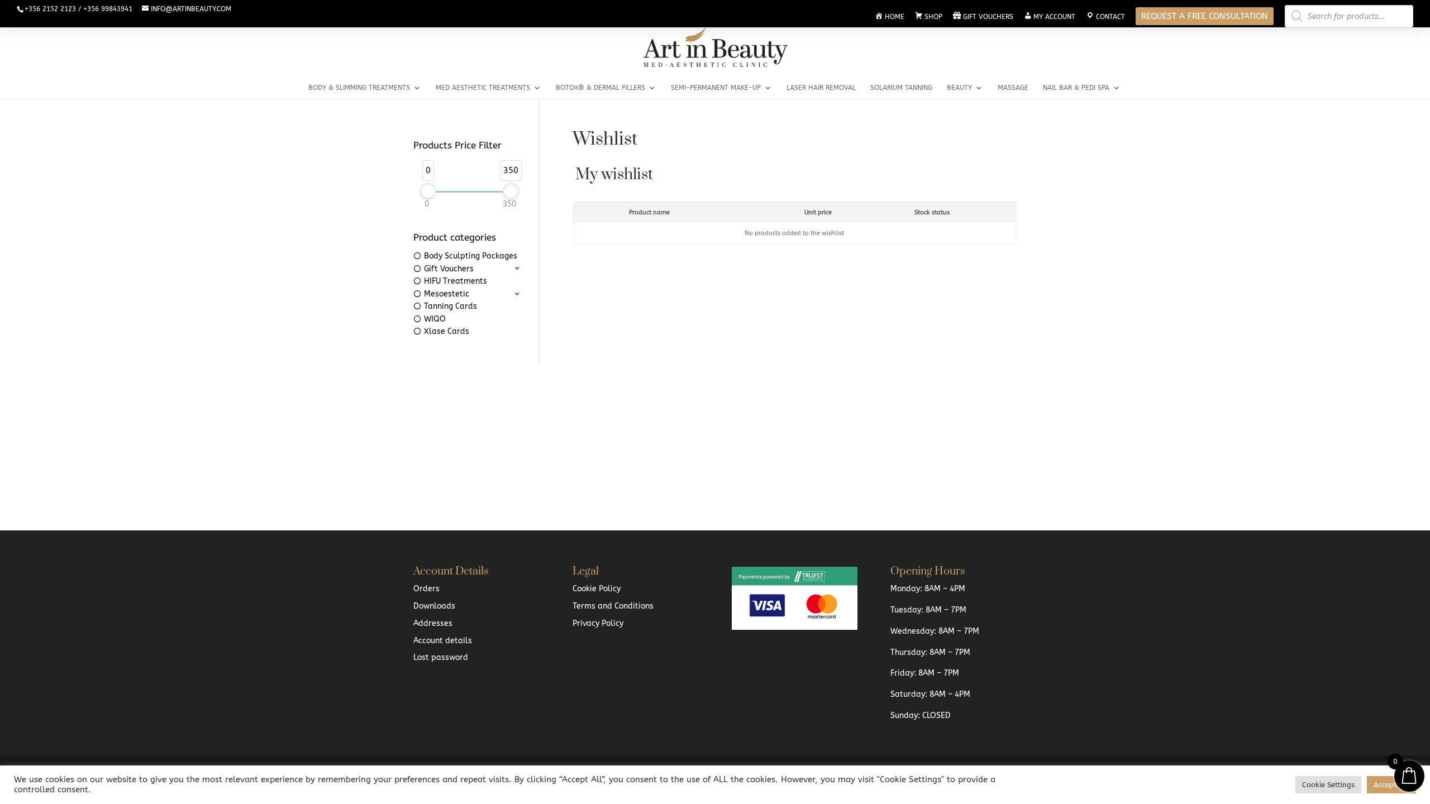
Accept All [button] (1391, 785)
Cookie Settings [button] (1328, 785)
